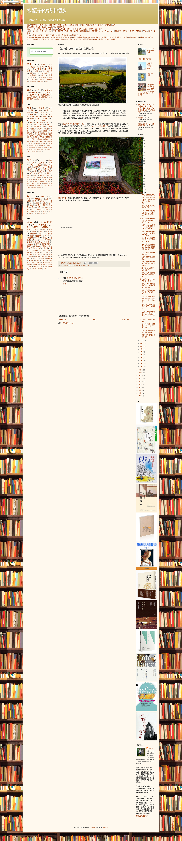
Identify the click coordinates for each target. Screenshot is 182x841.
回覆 (64, 284)
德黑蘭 (37, 133)
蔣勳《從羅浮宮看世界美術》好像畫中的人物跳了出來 (147, 220)
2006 (140, 376)
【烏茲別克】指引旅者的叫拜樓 (147, 336)
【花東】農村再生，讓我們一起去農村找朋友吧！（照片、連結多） (147, 299)
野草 (94, 25)
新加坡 (46, 139)
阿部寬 (50, 234)
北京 (28, 31)
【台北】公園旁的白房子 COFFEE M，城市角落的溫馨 (147, 233)
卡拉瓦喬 (50, 39)
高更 (75, 39)
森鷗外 (29, 265)
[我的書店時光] (146, 599)
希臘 (34, 171)
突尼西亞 (46, 185)
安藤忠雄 (30, 238)
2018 (140, 161)
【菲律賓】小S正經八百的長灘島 (147, 269)
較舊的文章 (125, 320)
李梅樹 (48, 256)
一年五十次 (32, 79)
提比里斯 (40, 141)
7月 (141, 349)
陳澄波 (107, 39)
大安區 (46, 35)
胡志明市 (34, 151)
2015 (140, 170)
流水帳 (64, 25)
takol (42, 256)
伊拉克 (34, 187)
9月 (141, 343)
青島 (51, 147)
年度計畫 (71, 25)
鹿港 (44, 211)
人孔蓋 (40, 79)
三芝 (35, 213)
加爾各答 (31, 145)
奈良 (45, 31)
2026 (140, 138)
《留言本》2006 (150, 75)
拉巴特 (28, 151)
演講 (50, 25)
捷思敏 (38, 236)
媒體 (59, 25)
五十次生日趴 (32, 75)
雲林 (43, 127)
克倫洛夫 (31, 135)
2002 (140, 387)
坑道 (70, 37)
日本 (41, 160)
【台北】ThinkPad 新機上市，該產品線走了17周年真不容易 (147, 227)
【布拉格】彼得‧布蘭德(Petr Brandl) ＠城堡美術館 (147, 326)
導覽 (54, 25)
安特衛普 (48, 145)
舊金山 (43, 143)
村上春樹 (29, 254)
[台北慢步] (146, 453)
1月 (141, 366)
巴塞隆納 (139, 31)
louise (42, 240)
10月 (142, 340)
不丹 (72, 29)
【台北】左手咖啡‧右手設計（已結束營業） (147, 292)
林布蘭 (31, 261)
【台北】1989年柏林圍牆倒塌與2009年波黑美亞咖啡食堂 (147, 285)
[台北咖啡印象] (146, 681)
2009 (140, 187)
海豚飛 (35, 227)
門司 (28, 125)
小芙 (37, 238)
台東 (69, 35)
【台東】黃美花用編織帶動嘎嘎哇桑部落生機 (147, 274)
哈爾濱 (43, 149)
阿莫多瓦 (39, 242)
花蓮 (44, 205)
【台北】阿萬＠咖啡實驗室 (147, 258)
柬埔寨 (35, 167)
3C (37, 73)
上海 (32, 31)
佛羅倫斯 (83, 31)
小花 (37, 244)
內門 (30, 213)
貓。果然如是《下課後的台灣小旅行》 (147, 280)
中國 (31, 165)
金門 (73, 35)
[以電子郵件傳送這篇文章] (89, 263)
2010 (140, 184)
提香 (48, 252)
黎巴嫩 (45, 29)
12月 (142, 189)
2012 (140, 178)
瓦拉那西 (39, 129)
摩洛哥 (85, 29)
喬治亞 (35, 181)
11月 (142, 192)
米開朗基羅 (36, 39)
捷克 (39, 165)
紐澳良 (37, 143)
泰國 (39, 177)
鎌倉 (43, 120)
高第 (48, 242)
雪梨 (40, 151)
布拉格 (107, 31)
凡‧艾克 (44, 261)
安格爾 (32, 263)
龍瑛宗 (113, 39)
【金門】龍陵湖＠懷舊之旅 (150, 50)
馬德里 (132, 31)
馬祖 (76, 35)
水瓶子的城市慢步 (47, 10)
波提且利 (36, 265)
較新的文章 (62, 320)
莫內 (71, 39)
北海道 (91, 29)
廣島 (31, 118)
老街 (74, 37)
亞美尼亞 (62, 29)
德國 (45, 165)
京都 (41, 31)
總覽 (28, 25)
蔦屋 (50, 77)
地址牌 (36, 71)
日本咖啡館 (52, 37)
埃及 (39, 183)
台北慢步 (51, 27)
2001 (140, 390)
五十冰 (49, 75)
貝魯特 (35, 137)
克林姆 (29, 252)
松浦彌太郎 (46, 263)
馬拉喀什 (31, 149)
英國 (50, 163)
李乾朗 (39, 263)
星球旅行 (100, 25)
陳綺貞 (37, 256)
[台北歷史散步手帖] (146, 483)
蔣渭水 (34, 232)
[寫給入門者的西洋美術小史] (146, 711)
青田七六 (89, 25)
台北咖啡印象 (31, 97)
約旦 (39, 131)
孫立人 (43, 252)
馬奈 (66, 39)
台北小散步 (40, 99)
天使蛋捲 (49, 232)
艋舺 (46, 207)
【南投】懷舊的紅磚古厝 (100, 126)
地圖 (82, 25)
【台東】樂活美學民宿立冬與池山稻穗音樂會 (147, 306)
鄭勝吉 (29, 246)
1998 (140, 396)
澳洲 (48, 181)
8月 (141, 346)
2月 (141, 363)
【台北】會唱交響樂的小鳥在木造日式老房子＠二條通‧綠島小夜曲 (147, 213)
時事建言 (34, 92)
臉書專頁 (108, 25)
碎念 (33, 66)
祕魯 (96, 29)
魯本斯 (57, 39)
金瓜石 (58, 35)
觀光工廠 (136, 37)
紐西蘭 (39, 187)
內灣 (39, 213)
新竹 (34, 201)
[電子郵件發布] (85, 263)
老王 (45, 254)
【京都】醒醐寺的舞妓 (147, 195)
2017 (140, 164)
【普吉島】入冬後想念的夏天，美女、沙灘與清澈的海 (147, 239)
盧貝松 (33, 248)
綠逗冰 (77, 25)
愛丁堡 (48, 149)
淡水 (31, 205)
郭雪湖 (101, 39)
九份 (63, 35)
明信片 (114, 37)
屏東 (33, 207)
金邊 (50, 133)
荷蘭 (37, 179)
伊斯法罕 (49, 143)
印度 (68, 29)
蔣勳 (45, 269)
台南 (66, 35)
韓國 (48, 175)
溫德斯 (44, 246)
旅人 (100, 37)
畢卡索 (95, 39)
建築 (43, 64)
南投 (32, 209)
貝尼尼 (29, 258)
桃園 (37, 203)
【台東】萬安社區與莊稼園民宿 (147, 253)
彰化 (32, 211)
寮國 (28, 177)
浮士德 (40, 267)
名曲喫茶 (44, 37)
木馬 (29, 229)
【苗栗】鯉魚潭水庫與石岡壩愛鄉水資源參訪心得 (147, 263)
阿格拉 (33, 131)
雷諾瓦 (37, 261)
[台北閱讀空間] (146, 512)
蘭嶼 (43, 213)
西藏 (45, 177)
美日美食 (40, 81)
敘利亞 (39, 29)
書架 (42, 66)
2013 (140, 175)
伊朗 (50, 29)
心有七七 (46, 222)
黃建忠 (36, 246)
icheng (48, 250)
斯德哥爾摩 (48, 141)
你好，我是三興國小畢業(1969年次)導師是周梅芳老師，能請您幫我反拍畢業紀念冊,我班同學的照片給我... (146, 108)
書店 (87, 37)
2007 (140, 373)
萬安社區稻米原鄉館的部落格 (73, 124)
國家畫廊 (95, 31)
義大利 (41, 163)
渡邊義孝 (33, 234)
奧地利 (32, 169)
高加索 (55, 29)
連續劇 (131, 37)
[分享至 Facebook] (95, 263)
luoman (93, 827)
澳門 (32, 129)
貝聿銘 (31, 256)
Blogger (105, 827)
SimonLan (30, 244)
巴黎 (66, 31)
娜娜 (48, 240)
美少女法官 (38, 254)
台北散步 (59, 37)
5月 (141, 355)
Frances (35, 240)
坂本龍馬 (34, 269)
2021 (140, 152)
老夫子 (41, 234)
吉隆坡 (41, 145)
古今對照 (44, 77)
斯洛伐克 (78, 29)
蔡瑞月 (45, 238)
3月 (141, 361)
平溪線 (52, 35)
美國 (50, 160)
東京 (37, 31)
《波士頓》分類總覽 (144, 59)
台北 (28, 35)
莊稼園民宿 (62, 198)
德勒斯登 (118, 31)
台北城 (42, 201)
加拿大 (34, 183)
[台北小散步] (146, 652)
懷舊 (80, 37)
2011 (140, 181)
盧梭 (45, 267)
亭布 (33, 141)
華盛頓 (39, 147)
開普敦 (45, 147)
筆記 (31, 73)
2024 (140, 144)
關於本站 (34, 25)
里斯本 (145, 31)
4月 (141, 358)
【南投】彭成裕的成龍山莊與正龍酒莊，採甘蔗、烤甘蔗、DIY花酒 (147, 200)
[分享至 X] (93, 263)
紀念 (50, 66)
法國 (33, 163)
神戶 (50, 31)
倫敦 (88, 31)
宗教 (109, 37)
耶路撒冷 (45, 131)
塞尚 (30, 267)
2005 (140, 379)
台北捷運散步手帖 (44, 97)
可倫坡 (37, 149)
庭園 (67, 37)
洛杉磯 (31, 143)
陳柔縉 (50, 265)
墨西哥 (45, 183)
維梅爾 (45, 248)
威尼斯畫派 (150, 37)
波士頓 (29, 120)
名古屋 (29, 127)
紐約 (150, 31)
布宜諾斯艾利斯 (31, 147)
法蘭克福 (125, 31)
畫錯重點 (33, 81)
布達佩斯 (39, 135)
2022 (140, 149)
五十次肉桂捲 (47, 71)
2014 (140, 173)
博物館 (142, 37)
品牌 (90, 37)
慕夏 (84, 39)
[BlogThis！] (91, 263)
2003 (140, 384)
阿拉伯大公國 (45, 179)
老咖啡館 (38, 37)
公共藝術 (105, 37)
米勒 (62, 39)
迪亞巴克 (44, 133)
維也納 (101, 31)
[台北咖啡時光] (146, 628)
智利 (100, 29)
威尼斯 (76, 31)
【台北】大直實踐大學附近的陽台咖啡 (147, 331)
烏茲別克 (39, 185)
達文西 (29, 39)
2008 (140, 370)
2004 (140, 381)
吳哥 (54, 31)
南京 (36, 145)
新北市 (41, 108)
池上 (84, 266)
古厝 (77, 37)
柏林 (112, 31)
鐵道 (64, 37)
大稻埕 (34, 35)
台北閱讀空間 (59, 27)
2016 (140, 167)
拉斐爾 (43, 39)
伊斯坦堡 (61, 31)
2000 (140, 393)
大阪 (31, 122)
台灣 (80, 266)
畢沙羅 (43, 265)
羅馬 (71, 31)
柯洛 (34, 267)
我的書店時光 (31, 99)
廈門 (45, 135)
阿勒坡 (42, 137)
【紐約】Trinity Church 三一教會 (151, 65)
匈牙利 (29, 181)
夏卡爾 (89, 39)
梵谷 (79, 39)
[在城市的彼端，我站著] (146, 740)
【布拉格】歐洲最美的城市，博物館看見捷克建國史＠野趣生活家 (147, 313)
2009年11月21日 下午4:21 (75, 278)
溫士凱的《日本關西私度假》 (147, 320)
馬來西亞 (42, 181)
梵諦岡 (42, 175)
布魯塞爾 (39, 139)
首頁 (113, 25)
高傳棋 (34, 250)
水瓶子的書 (30, 27)
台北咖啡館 (30, 37)
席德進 (40, 269)
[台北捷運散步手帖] (146, 540)
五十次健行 (45, 73)
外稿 (45, 25)
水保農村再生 (68, 266)
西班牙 (50, 167)
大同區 (40, 35)
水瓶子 (41, 25)
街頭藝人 (95, 37)
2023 (140, 147)
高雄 (44, 203)
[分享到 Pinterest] (97, 263)
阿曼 (34, 29)
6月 (141, 352)
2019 (140, 158)
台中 (42, 112)
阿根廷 (32, 185)
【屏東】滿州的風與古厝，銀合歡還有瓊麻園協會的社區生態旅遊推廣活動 (147, 246)
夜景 (42, 75)
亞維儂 (32, 139)
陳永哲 (140, 118)
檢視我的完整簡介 (142, 816)
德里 (46, 129)
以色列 (29, 29)
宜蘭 (28, 201)
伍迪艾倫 (125, 37)
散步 (29, 90)
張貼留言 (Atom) (68, 323)
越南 (28, 183)
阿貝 (43, 230)
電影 (119, 37)
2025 (140, 141)
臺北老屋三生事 (41, 27)
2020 (140, 155)
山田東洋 (49, 258)
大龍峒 (39, 209)
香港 (48, 122)
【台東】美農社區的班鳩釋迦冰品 (147, 207)
